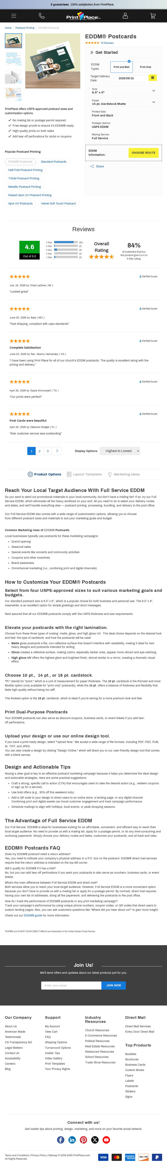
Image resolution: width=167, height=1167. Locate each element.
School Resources (97, 1057)
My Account (52, 1026)
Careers (10, 1063)
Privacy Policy (38, 1155)
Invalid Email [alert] (49, 991)
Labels (129, 1080)
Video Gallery (53, 1058)
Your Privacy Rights (57, 1069)
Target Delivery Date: (100, 78)
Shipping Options (56, 1042)
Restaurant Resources (99, 1051)
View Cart (51, 1031)
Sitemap (52, 1155)
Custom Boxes (134, 1070)
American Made (15, 1031)
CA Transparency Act (18, 1042)
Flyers (129, 1075)
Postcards (131, 1086)
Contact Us (12, 1053)
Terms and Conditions (17, 1155)
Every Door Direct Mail (139, 1031)
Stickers (130, 1091)
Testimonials (13, 1037)
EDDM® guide (33, 915)
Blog (8, 1069)
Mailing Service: (101, 134)
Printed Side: (99, 111)
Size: (95, 89)
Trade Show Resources (100, 1062)
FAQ (48, 1037)
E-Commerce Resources (101, 1035)
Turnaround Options (58, 1047)
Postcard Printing (24, 28)
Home (8, 28)
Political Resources (97, 1041)
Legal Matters (14, 1047)
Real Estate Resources (100, 1046)
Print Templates (55, 1063)
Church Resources (97, 1030)
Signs (128, 1096)
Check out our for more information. (37, 915)
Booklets (130, 1054)
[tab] (44, 474)
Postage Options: (101, 123)
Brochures (131, 1059)
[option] (52, 61)
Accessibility (12, 1058)
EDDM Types (95, 66)
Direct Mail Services (138, 1026)
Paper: (96, 100)
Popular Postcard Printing (23, 151)
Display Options (86, 451)
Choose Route (143, 152)
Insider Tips (52, 1053)
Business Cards (135, 1064)
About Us (11, 1026)
